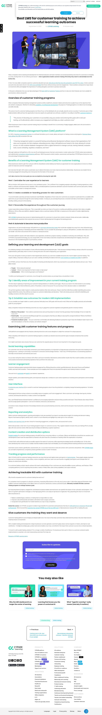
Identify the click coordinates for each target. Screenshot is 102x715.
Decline (78, 13)
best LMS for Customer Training (51, 91)
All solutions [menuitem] (57, 650)
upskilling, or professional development (47, 105)
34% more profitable (35, 85)
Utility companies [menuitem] (39, 695)
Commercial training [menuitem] (59, 659)
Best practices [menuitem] (78, 697)
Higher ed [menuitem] (37, 699)
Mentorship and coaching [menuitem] (61, 679)
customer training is (86, 113)
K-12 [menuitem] (36, 697)
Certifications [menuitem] (58, 704)
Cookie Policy (38, 7)
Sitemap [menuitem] (72, 711)
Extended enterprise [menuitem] (59, 652)
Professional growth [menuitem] (59, 672)
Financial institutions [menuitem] (40, 679)
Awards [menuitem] (76, 659)
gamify (28, 373)
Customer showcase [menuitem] (79, 701)
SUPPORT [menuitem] (98, 1)
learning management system (23, 134)
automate (20, 373)
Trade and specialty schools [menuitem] (42, 701)
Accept (66, 13)
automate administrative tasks (49, 227)
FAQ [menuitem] (75, 681)
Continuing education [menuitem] (60, 688)
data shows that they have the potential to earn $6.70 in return (66, 83)
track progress (71, 457)
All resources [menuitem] (77, 677)
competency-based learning (26, 154)
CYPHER (13, 217)
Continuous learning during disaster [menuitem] (64, 693)
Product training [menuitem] (58, 684)
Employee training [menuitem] (59, 666)
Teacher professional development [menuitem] (63, 695)
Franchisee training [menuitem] (59, 661)
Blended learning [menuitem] (59, 690)
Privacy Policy (69, 560)
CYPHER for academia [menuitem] (41, 657)
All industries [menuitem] (38, 674)
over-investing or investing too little (71, 257)
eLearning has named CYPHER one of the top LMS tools (43, 508)
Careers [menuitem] (78, 657)
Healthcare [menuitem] (38, 683)
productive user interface (17, 387)
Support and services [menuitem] (40, 668)
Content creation (13, 435)
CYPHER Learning (53, 26)
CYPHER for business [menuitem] (40, 655)
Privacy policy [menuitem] (63, 711)
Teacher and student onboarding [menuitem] (63, 697)
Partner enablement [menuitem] (59, 657)
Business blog (46, 620)
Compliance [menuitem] (57, 675)
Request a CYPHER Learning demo (18, 536)
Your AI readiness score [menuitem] (41, 652)
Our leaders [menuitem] (77, 655)
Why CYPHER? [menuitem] (77, 650)
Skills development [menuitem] (59, 670)
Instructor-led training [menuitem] (60, 699)
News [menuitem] (77, 661)
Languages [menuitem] (47, 711)
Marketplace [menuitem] (38, 666)
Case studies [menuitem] (77, 699)
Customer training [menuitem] (59, 655)
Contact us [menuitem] (77, 670)
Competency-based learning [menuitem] (62, 702)
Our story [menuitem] (76, 652)
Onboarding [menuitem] (57, 663)
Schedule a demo (93, 6)
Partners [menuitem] (76, 666)
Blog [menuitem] (75, 679)
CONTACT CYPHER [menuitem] (90, 1)
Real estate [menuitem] (38, 688)
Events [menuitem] (78, 663)
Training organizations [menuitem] (41, 692)
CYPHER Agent (89, 447)
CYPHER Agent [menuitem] (41, 661)
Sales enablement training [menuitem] (61, 677)
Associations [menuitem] (38, 677)
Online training (30, 608)
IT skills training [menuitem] (58, 686)
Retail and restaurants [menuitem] (41, 690)
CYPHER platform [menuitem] (39, 650)
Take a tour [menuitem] (40, 659)
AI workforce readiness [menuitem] (60, 668)
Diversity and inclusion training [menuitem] (62, 681)
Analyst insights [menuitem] (78, 686)
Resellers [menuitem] (76, 668)
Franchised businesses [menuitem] (41, 681)
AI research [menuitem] (77, 683)
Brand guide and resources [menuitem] (81, 688)
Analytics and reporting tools (16, 421)
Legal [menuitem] (54, 711)
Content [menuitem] (39, 663)
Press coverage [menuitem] (78, 690)
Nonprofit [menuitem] (37, 686)
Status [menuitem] (79, 711)
